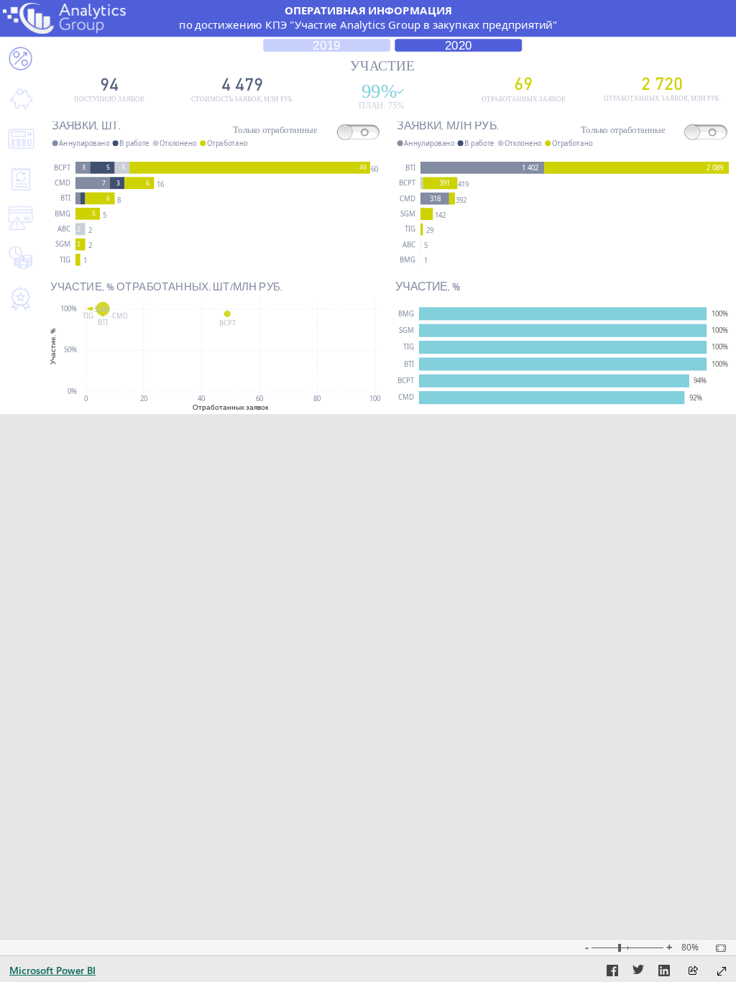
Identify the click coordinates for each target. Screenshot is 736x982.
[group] (368, 18)
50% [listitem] (70, 349)
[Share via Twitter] (638, 972)
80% (690, 947)
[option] (83, 168)
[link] (21, 99)
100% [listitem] (68, 308)
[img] (64, 18)
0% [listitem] (72, 391)
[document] (368, 18)
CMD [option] (62, 183)
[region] (368, 207)
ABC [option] (64, 229)
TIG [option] (65, 260)
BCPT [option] (62, 168)
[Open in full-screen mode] (721, 971)
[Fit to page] (717, 948)
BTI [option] (65, 198)
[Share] (693, 971)
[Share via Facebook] (612, 972)
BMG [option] (62, 214)
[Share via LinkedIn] (664, 972)
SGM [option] (62, 244)
